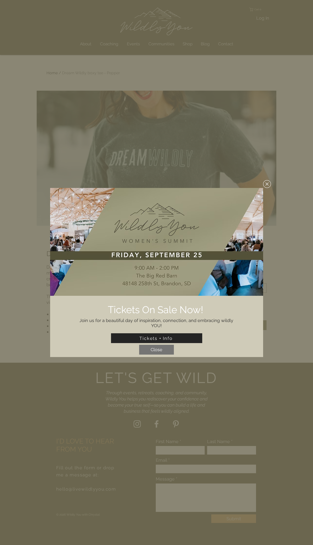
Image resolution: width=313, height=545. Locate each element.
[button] (267, 184)
